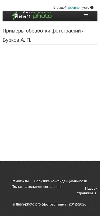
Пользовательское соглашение (38, 186)
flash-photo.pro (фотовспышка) (42, 204)
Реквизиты (20, 180)
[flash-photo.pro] (31, 16)
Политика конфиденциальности (60, 180)
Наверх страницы (87, 190)
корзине (73, 7)
